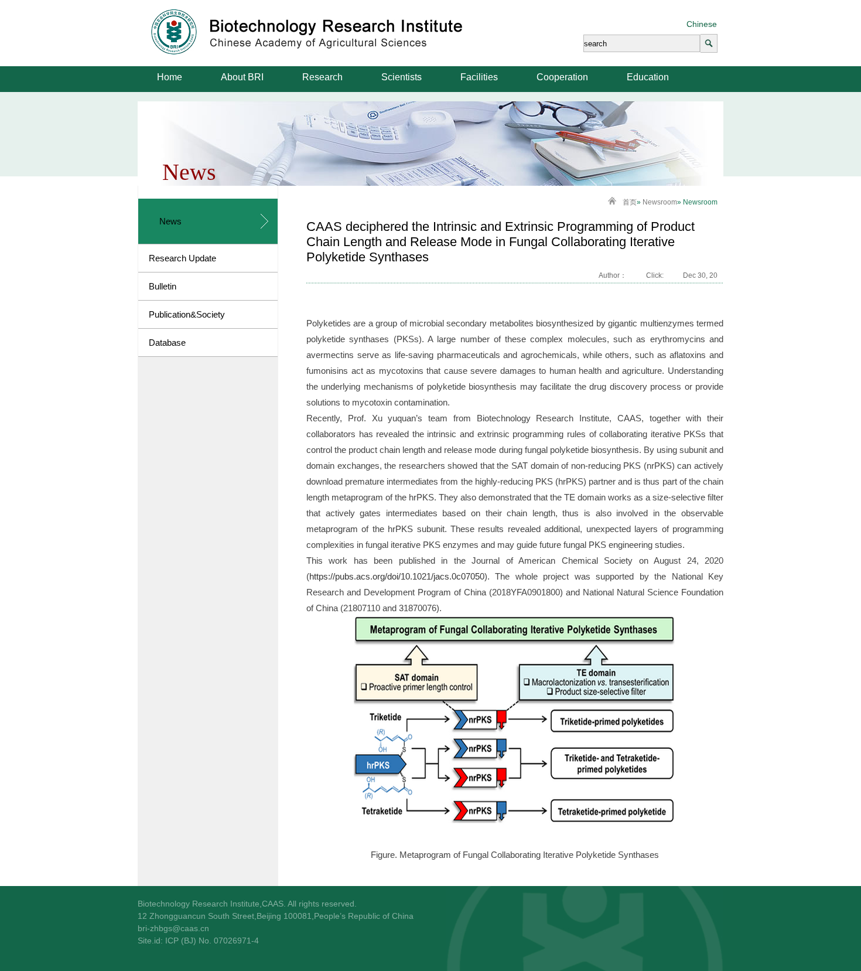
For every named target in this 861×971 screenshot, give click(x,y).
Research (322, 77)
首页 (630, 202)
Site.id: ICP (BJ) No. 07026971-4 (198, 940)
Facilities (479, 77)
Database (167, 342)
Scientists (401, 77)
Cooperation (562, 77)
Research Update (182, 258)
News (170, 221)
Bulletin (162, 286)
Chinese (701, 24)
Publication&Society (187, 314)
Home (169, 77)
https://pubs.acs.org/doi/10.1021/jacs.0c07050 (396, 576)
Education (648, 77)
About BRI (242, 77)
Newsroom (660, 202)
